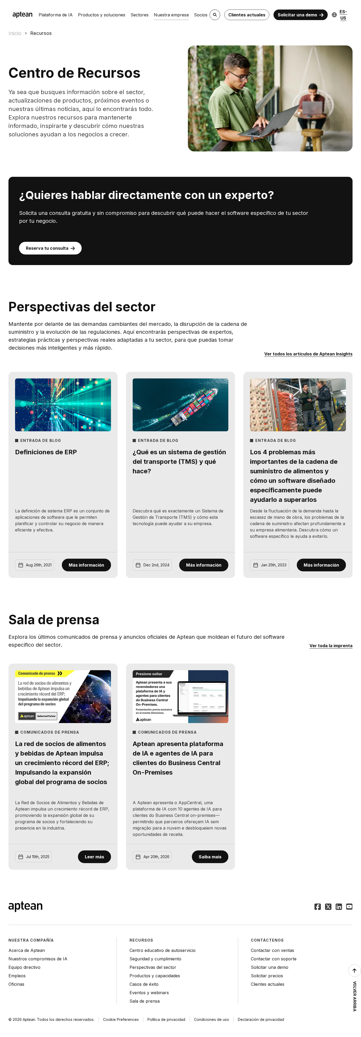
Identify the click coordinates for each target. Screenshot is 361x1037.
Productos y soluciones (101, 14)
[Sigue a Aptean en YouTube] (349, 907)
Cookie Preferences (121, 1019)
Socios (200, 14)
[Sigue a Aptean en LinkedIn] (339, 907)
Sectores (140, 14)
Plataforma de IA (56, 14)
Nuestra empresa (171, 14)
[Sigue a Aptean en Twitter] (328, 907)
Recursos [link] (41, 33)
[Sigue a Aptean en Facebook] (317, 907)
